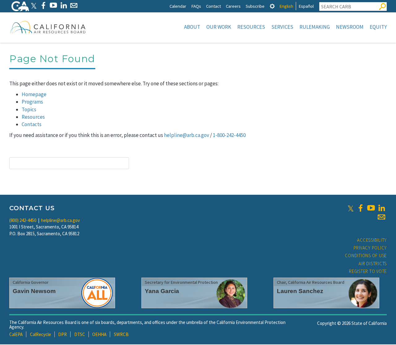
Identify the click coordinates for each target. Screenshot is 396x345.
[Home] (48, 27)
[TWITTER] (34, 5)
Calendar (178, 6)
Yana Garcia (162, 291)
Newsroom (350, 26)
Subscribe (255, 6)
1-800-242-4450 (229, 135)
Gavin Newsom (34, 291)
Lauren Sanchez (300, 291)
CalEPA (16, 334)
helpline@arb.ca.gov (186, 135)
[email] (381, 217)
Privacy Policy (370, 248)
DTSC (79, 334)
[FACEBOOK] (43, 5)
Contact (213, 6)
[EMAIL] (74, 5)
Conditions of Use (366, 255)
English (286, 6)
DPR (62, 334)
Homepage (34, 94)
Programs (32, 101)
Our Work (218, 26)
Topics (29, 109)
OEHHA (99, 334)
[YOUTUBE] (53, 5)
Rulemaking (314, 26)
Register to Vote (368, 271)
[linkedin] (381, 208)
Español (306, 6)
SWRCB (121, 334)
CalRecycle (40, 334)
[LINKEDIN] (63, 5)
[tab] (272, 6)
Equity (378, 26)
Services (282, 26)
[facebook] (360, 208)
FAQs (196, 6)
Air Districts (373, 263)
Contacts (31, 124)
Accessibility (372, 240)
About (192, 26)
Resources (251, 26)
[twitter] (350, 208)
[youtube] (371, 208)
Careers (233, 6)
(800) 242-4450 (22, 220)
